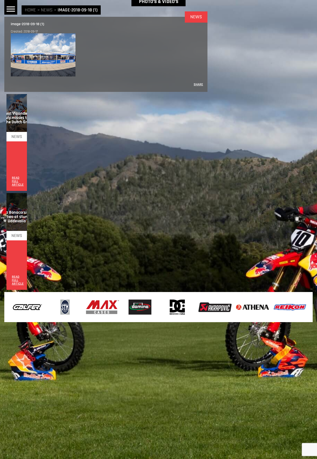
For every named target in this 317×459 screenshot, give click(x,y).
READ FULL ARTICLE (18, 181)
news (47, 10)
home (30, 10)
